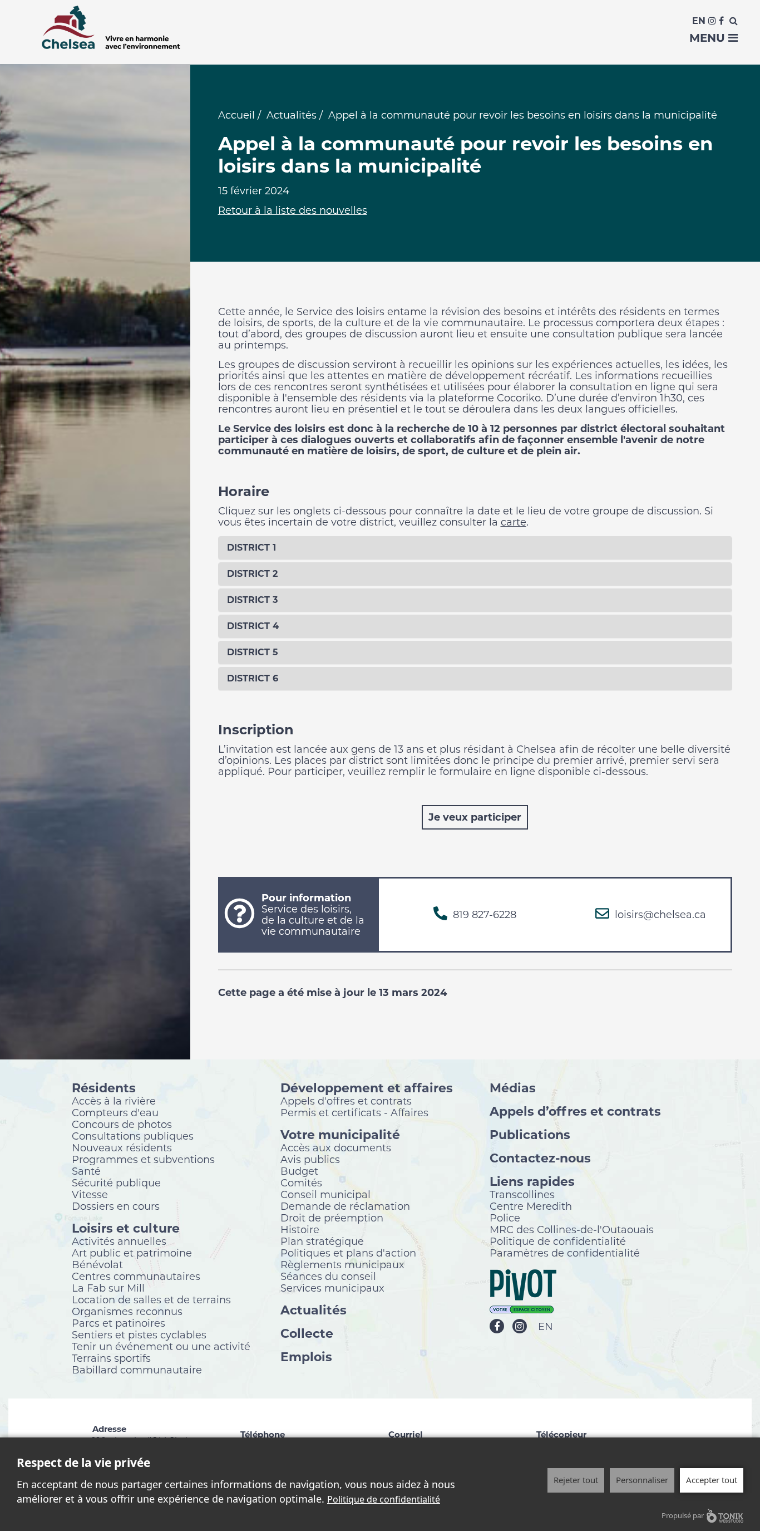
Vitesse (90, 1194)
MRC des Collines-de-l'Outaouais (572, 1229)
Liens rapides (532, 1181)
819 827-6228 (484, 915)
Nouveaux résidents (122, 1147)
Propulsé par (683, 1515)
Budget (299, 1170)
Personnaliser (642, 1479)
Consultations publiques (133, 1135)
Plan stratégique (322, 1241)
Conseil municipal (325, 1194)
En (698, 21)
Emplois (306, 1356)
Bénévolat (97, 1264)
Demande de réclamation (345, 1205)
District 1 (251, 547)
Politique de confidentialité (558, 1241)
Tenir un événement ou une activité (161, 1346)
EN (545, 1327)
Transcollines (522, 1194)
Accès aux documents (335, 1147)
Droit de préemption (331, 1217)
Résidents (104, 1088)
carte (513, 522)
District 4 (253, 626)
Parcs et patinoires (118, 1322)
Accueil (236, 115)
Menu (708, 38)
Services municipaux (332, 1287)
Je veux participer (474, 817)
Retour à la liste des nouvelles (292, 210)
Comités (301, 1182)
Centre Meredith (531, 1205)
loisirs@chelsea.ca (660, 915)
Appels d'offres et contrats (346, 1100)
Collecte (306, 1333)
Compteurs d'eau (115, 1112)
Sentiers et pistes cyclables (139, 1334)
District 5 (252, 652)
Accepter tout (711, 1479)
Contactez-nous (540, 1158)
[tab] (475, 548)
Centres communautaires (136, 1276)
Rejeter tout (576, 1479)
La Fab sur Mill (108, 1287)
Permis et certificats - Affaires (354, 1112)
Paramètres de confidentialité (565, 1252)
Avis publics (310, 1159)
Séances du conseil (328, 1276)
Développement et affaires (366, 1088)
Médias (513, 1088)
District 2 (252, 573)
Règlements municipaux (342, 1264)
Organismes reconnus (127, 1311)
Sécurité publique (116, 1182)
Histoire (299, 1229)
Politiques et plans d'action (348, 1252)
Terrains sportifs (111, 1357)
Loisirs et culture (126, 1228)
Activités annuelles (119, 1241)
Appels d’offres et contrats (575, 1111)
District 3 (252, 600)
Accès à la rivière (114, 1100)
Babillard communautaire (137, 1369)
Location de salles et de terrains (151, 1299)
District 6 (252, 678)
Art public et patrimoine (132, 1252)
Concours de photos (122, 1124)
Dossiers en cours (116, 1205)
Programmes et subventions (143, 1159)
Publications (530, 1134)
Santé (86, 1170)
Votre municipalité (340, 1134)
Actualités (292, 115)
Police (505, 1217)
